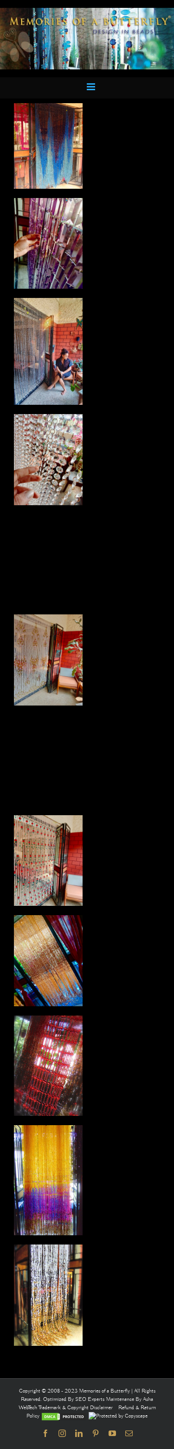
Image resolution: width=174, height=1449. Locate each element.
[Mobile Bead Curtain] (87, 12)
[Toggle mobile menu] (92, 87)
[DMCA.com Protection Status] (64, 1415)
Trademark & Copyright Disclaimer (76, 1407)
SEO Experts (90, 1399)
